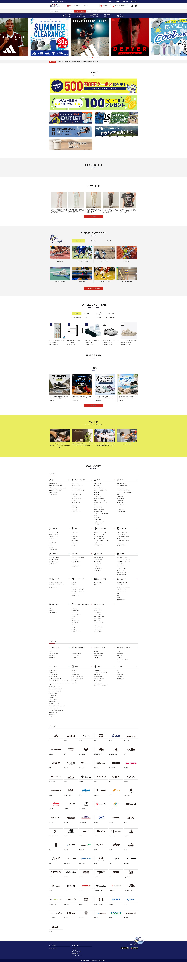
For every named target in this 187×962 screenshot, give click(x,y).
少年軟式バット (97, 496)
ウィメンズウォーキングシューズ (56, 585)
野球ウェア (96, 505)
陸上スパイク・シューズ (54, 701)
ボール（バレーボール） (122, 538)
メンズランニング (53, 670)
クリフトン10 (95, 11)
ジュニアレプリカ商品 (76, 503)
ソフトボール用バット (99, 498)
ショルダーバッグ (75, 674)
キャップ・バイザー (121, 505)
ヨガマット (74, 585)
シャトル (51, 540)
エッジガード (120, 496)
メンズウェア (74, 608)
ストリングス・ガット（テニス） (123, 490)
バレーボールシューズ (122, 532)
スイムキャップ (97, 564)
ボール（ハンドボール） (54, 561)
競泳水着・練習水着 (98, 557)
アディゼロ (89, 11)
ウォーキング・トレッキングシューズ (57, 706)
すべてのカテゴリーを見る (93, 288)
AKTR (108, 11)
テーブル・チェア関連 (99, 616)
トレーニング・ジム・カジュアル (56, 710)
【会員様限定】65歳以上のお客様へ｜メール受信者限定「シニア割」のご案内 (81, 61)
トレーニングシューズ (76, 488)
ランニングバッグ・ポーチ (122, 572)
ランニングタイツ (121, 566)
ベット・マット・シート (99, 627)
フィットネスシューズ (53, 699)
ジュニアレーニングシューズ (78, 490)
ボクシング (51, 610)
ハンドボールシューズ (54, 557)
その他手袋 (96, 515)
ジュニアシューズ (75, 620)
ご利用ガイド (125, 1)
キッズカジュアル (53, 712)
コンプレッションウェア (77, 614)
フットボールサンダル (76, 494)
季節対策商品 (120, 653)
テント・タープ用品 (98, 620)
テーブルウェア (97, 618)
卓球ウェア (74, 538)
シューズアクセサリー (76, 492)
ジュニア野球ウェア (98, 507)
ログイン (110, 1)
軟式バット (96, 494)
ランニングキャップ (121, 570)
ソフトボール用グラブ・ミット (100, 490)
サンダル (51, 716)
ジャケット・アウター (53, 653)
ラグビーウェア (75, 559)
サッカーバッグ (75, 509)
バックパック (74, 670)
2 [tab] (89, 57)
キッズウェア (74, 612)
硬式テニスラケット (121, 483)
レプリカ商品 (75, 500)
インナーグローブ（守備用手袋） (101, 513)
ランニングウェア (121, 564)
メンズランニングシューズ (122, 557)
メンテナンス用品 (98, 519)
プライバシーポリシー (77, 955)
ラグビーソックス (98, 683)
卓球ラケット (74, 532)
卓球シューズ (75, 536)
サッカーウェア (75, 496)
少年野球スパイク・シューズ (100, 503)
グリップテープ (120, 494)
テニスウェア (120, 503)
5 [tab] (97, 57)
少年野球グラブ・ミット (99, 488)
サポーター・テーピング (122, 660)
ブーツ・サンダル (75, 623)
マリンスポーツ (97, 570)
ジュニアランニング (53, 674)
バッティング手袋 (98, 511)
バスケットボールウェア (99, 534)
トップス (51, 651)
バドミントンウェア (53, 538)
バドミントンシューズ (102, 11)
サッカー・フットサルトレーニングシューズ (58, 681)
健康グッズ (96, 585)
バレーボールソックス (99, 678)
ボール (118, 651)
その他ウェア (52, 657)
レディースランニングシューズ (123, 559)
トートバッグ (74, 672)
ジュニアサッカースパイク (77, 486)
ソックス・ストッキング (99, 522)
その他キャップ (120, 678)
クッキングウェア (98, 612)
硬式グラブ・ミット (98, 483)
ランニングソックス (121, 568)
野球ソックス (97, 674)
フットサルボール (75, 507)
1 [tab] (87, 57)
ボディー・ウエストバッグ (77, 676)
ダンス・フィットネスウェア (77, 589)
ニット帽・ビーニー (121, 676)
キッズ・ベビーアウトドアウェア (124, 587)
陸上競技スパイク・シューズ (55, 483)
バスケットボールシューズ (100, 532)
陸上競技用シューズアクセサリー (56, 486)
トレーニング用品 (98, 582)
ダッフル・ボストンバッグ (77, 678)
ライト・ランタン (97, 629)
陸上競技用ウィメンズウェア (55, 490)
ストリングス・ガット (53, 534)
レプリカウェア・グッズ (99, 536)
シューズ (74, 618)
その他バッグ (75, 683)
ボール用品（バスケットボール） (101, 540)
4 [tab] (94, 57)
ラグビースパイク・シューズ (78, 557)
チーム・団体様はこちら (119, 6)
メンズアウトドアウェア (122, 582)
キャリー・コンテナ (98, 608)
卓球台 (73, 545)
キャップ (73, 627)
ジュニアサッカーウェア (77, 498)
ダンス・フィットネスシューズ (78, 591)
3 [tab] (92, 57)
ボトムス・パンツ (52, 655)
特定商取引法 (75, 953)
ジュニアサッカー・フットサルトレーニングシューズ (59, 683)
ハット (118, 672)
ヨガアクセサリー (75, 587)
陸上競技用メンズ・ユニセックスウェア (57, 488)
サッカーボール (75, 505)
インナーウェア (75, 593)
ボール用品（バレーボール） (123, 540)
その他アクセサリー (53, 494)
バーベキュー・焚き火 (99, 623)
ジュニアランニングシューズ (123, 561)
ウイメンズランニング (54, 672)
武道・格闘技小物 (53, 612)
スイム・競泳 (52, 714)
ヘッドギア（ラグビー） (77, 561)
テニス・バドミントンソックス (100, 672)
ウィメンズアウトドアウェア (123, 585)
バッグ (50, 545)
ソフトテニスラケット (121, 488)
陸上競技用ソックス (53, 492)
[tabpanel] (93, 37)
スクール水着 (97, 561)
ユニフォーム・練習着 (99, 509)
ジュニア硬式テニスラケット (123, 486)
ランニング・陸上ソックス (99, 670)
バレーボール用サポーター (123, 536)
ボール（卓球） (75, 540)
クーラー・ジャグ (98, 610)
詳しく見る (93, 216)
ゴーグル (96, 566)
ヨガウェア (74, 582)
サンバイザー (120, 674)
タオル (118, 662)
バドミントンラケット (53, 532)
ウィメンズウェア (75, 610)
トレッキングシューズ (121, 591)
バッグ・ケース (97, 517)
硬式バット (96, 492)
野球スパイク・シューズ (99, 500)
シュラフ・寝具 (97, 614)
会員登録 (117, 1)
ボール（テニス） (120, 509)
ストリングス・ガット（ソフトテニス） (125, 492)
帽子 (118, 593)
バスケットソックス (98, 676)
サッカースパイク (75, 483)
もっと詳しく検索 (80, 11)
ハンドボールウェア (53, 559)
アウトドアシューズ (121, 589)
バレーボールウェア (121, 534)
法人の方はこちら (53, 948)
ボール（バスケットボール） (100, 538)
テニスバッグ (120, 500)
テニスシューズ (120, 498)
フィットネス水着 (98, 559)
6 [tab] (99, 57)
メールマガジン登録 (76, 951)
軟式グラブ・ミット (98, 486)
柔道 (50, 608)
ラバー (73, 534)
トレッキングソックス (99, 681)
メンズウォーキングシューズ (55, 582)
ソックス (119, 507)
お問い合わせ (134, 1)
